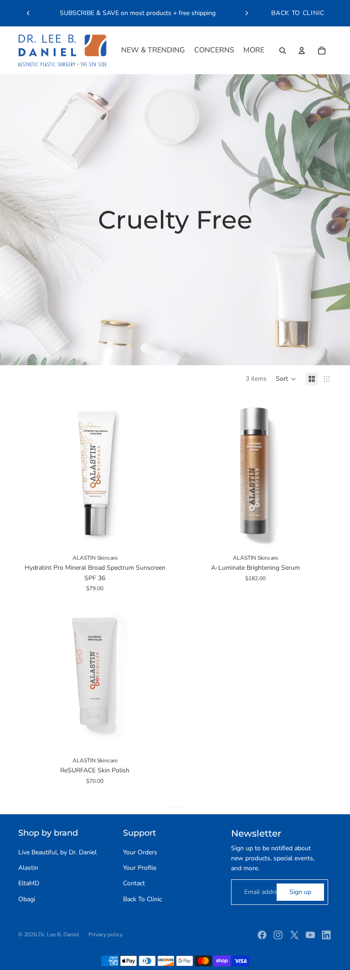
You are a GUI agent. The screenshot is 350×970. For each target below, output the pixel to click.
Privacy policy (105, 934)
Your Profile (139, 867)
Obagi (26, 899)
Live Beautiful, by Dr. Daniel (57, 852)
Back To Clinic (142, 899)
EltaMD (28, 883)
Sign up (300, 892)
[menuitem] (153, 51)
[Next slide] (247, 13)
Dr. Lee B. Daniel (58, 934)
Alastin (28, 867)
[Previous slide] (28, 13)
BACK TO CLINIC (297, 13)
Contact (134, 883)
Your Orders (140, 852)
